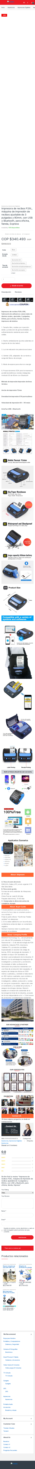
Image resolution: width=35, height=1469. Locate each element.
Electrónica (8, 1352)
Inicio (3, 7)
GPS (4, 1388)
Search (24, 2)
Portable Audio (8, 1404)
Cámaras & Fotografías (10, 1349)
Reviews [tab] (18, 292)
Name (3, 1211)
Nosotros (6, 1441)
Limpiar (13, 273)
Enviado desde (5, 255)
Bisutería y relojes (10, 1410)
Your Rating (5, 1189)
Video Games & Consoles (11, 1365)
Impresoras (11, 7)
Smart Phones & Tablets (10, 1357)
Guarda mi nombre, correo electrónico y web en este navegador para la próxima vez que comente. (19, 1230)
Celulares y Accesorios (12, 1360)
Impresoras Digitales (24, 7)
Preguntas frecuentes (10, 1450)
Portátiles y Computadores (11, 1341)
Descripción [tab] (6, 292)
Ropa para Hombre (9, 1338)
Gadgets (6, 1380)
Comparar (27, 234)
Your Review (5, 1196)
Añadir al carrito (17, 285)
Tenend (5, 1431)
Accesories (6, 1407)
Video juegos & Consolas (13, 1368)
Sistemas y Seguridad (12, 1344)
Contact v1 (6, 1444)
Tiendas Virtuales (8, 1428)
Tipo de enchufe (5, 266)
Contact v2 (6, 1447)
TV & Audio (7, 1373)
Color (4, 250)
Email (3, 1219)
